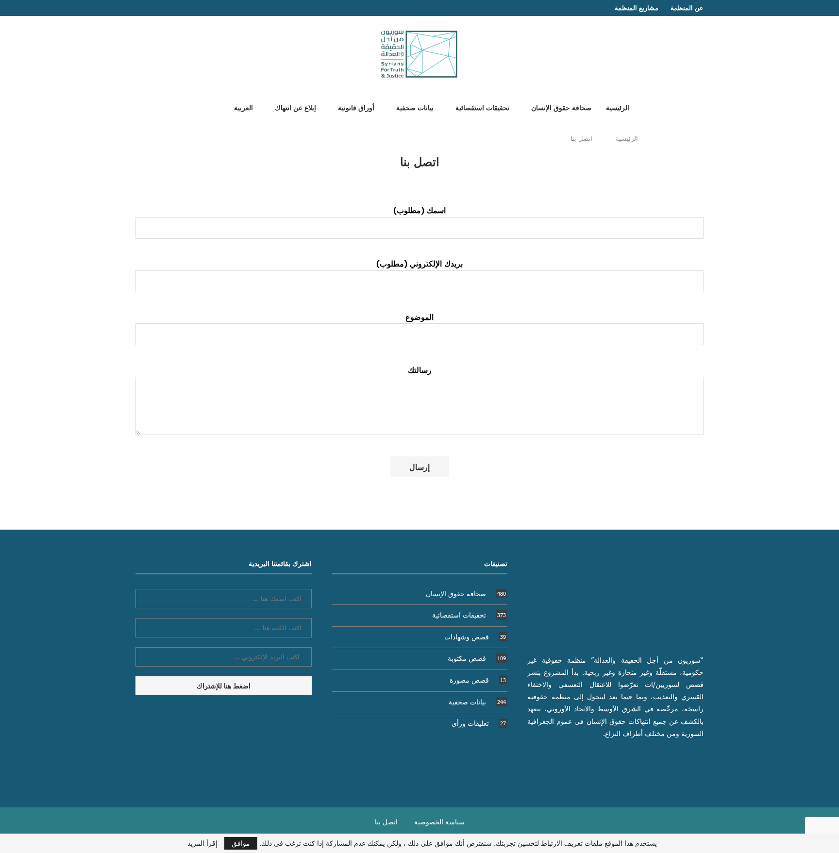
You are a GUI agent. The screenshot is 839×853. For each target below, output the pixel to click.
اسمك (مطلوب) (419, 210)
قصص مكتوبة (477, 658)
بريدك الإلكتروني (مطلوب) (419, 263)
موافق (241, 843)
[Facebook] (157, 8)
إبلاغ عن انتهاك (295, 107)
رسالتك (420, 369)
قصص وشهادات (475, 636)
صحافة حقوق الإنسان (561, 107)
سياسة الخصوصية (439, 821)
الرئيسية (617, 107)
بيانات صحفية (415, 107)
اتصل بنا (386, 821)
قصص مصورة (478, 680)
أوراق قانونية (356, 107)
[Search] (207, 107)
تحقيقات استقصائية (482, 107)
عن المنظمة (687, 8)
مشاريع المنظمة (636, 8)
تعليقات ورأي (479, 723)
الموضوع (419, 316)
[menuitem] (239, 107)
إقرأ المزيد (202, 843)
